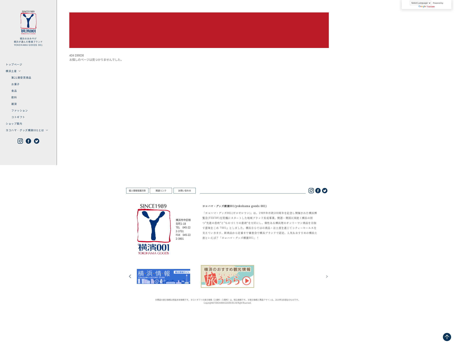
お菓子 (15, 84)
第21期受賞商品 (21, 77)
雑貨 (14, 104)
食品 (14, 90)
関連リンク (161, 190)
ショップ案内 (14, 123)
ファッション (19, 110)
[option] (164, 276)
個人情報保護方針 (137, 190)
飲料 (14, 97)
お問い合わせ (184, 190)
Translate (431, 7)
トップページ (14, 64)
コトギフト (18, 117)
